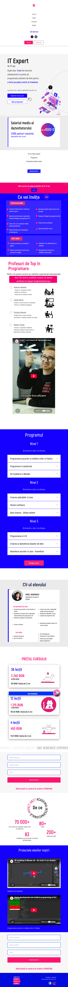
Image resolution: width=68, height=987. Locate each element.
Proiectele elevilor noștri (34, 161)
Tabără (34, 25)
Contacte (34, 22)
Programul (34, 158)
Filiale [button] (34, 18)
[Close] (66, 184)
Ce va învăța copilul (34, 154)
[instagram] (36, 36)
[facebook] (32, 36)
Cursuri (34, 14)
